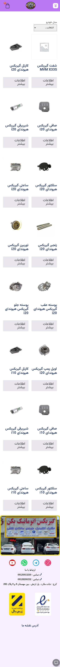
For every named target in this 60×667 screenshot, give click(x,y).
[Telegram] (36, 562)
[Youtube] (12, 562)
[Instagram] (48, 562)
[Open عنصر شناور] (56, 662)
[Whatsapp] (24, 562)
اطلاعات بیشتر (48, 82)
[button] (55, 6)
